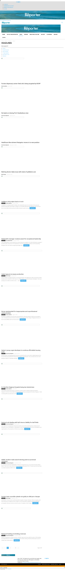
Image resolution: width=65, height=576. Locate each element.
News (21, 34)
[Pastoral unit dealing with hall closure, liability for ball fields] (21, 409)
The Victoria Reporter (12, 34)
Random (4, 56)
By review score (6, 54)
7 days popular (6, 53)
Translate (9, 569)
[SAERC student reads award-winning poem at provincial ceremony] (21, 446)
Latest (4, 48)
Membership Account (9, 5)
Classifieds (49, 34)
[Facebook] (16, 2)
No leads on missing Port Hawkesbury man (14, 113)
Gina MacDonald (9, 240)
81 (15, 547)
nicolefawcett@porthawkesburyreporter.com (31, 562)
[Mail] (17, 2)
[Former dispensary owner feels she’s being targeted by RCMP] (32, 69)
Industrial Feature (34, 34)
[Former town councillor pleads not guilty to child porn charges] (21, 483)
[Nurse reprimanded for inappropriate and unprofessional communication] (21, 297)
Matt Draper (3, 174)
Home (3, 34)
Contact (6, 4)
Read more (33, 208)
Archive (55, 34)
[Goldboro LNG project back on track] (21, 187)
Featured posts (6, 50)
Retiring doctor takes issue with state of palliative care (18, 172)
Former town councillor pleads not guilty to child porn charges (20, 496)
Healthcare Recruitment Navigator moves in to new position (20, 142)
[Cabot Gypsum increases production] (21, 261)
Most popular (5, 51)
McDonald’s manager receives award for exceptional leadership (21, 239)
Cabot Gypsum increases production (12, 274)
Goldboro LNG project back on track (12, 201)
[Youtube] (19, 2)
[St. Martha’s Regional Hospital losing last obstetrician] (21, 374)
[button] (62, 22)
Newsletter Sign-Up (8, 7)
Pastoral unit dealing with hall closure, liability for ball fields (19, 422)
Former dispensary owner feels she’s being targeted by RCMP (20, 83)
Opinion (26, 34)
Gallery (43, 34)
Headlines (10, 41)
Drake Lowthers (4, 86)
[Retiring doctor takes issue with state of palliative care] (32, 157)
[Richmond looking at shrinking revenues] (21, 520)
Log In (5, 8)
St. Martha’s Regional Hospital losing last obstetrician (17, 387)
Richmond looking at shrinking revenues (13, 534)
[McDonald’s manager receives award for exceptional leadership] (21, 225)
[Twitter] (18, 2)
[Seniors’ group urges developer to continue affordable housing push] (21, 336)
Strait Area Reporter (5, 115)
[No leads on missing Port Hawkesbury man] (32, 98)
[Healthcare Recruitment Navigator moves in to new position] (32, 128)
